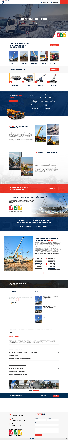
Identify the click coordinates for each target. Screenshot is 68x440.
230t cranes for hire (51, 266)
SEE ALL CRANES (53, 69)
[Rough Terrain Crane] (33, 57)
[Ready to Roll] (24, 384)
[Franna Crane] (23, 57)
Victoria (41, 169)
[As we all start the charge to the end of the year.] (54, 384)
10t (46, 169)
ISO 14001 (27, 201)
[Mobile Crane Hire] (13, 57)
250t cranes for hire (51, 268)
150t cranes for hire (51, 262)
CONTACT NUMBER (49, 418)
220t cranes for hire (51, 265)
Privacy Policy (47, 438)
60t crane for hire (38, 268)
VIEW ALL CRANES (38, 273)
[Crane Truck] (43, 57)
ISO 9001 (11, 202)
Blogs (45, 438)
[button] (10, 305)
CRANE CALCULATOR (51, 284)
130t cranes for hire (51, 260)
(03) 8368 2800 (14, 427)
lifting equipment (19, 134)
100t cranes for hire (51, 258)
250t (48, 169)
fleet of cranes (56, 110)
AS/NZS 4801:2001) (16, 201)
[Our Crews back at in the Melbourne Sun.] (44, 384)
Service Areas (51, 438)
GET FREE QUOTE (33, 23)
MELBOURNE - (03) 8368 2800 (26, 226)
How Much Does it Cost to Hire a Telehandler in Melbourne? (49, 307)
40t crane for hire (38, 266)
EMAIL (35, 422)
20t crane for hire (38, 262)
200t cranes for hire (51, 263)
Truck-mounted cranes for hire (54, 269)
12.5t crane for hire (38, 260)
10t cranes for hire (38, 258)
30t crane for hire (38, 265)
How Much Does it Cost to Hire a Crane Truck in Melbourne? (50, 296)
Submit (36, 435)
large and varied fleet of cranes (17, 133)
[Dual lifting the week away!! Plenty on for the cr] (14, 384)
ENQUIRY (36, 426)
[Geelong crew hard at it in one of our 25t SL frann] (34, 384)
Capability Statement (56, 438)
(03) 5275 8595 (20, 427)
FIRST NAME (36, 418)
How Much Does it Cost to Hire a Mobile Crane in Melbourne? (51, 315)
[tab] (34, 336)
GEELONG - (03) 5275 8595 (42, 226)
